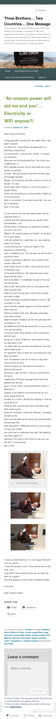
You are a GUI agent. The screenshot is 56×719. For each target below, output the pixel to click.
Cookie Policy (15, 706)
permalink (8, 643)
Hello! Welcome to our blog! (26, 71)
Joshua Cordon (38, 635)
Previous (38, 86)
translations (15, 640)
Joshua (28, 629)
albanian (46, 629)
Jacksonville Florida (22, 635)
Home (7, 71)
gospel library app (40, 632)
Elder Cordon (25, 632)
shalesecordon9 (31, 640)
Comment (37, 691)
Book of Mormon (11, 632)
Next (48, 86)
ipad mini (8, 635)
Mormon (16, 638)
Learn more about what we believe (19, 77)
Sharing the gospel (29, 638)
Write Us (42, 77)
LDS (48, 635)
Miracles (8, 638)
